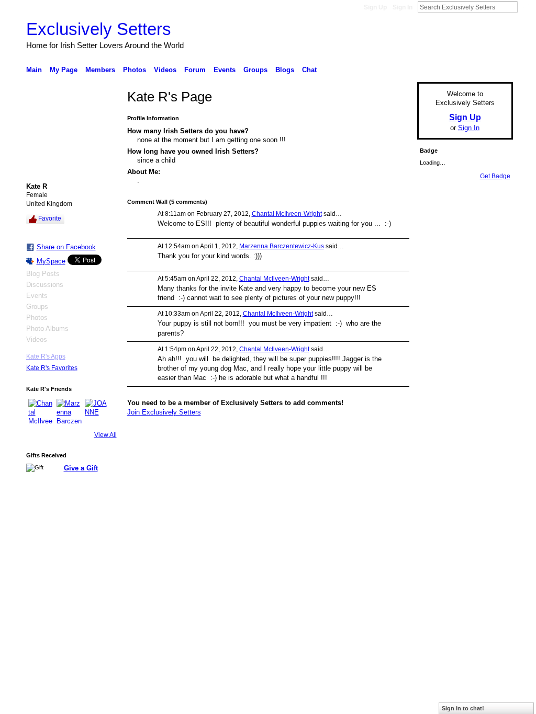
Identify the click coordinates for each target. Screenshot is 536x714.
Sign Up (375, 7)
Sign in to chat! (463, 708)
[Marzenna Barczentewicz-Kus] (69, 411)
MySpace (51, 261)
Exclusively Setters (98, 29)
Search (526, 6)
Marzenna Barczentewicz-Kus (281, 246)
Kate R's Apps (45, 356)
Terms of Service (489, 520)
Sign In (402, 7)
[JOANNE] (97, 411)
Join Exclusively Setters (164, 412)
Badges (394, 520)
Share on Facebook (66, 247)
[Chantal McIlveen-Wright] (40, 411)
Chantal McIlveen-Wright (287, 213)
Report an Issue (435, 520)
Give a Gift (81, 468)
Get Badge (495, 176)
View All (105, 435)
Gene (90, 520)
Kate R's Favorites (51, 368)
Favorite (49, 218)
